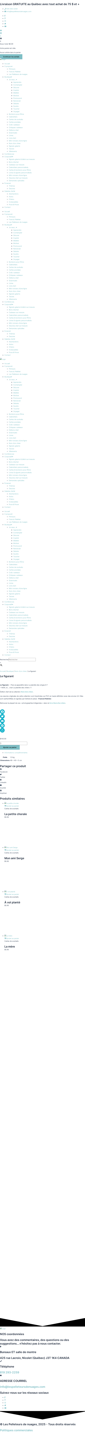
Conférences (9, 154)
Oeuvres (12, 189)
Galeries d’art (9, 191)
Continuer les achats (11, 57)
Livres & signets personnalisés (20, 173)
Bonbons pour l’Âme (16, 114)
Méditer (16, 93)
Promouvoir (17, 98)
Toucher (16, 109)
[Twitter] (2, 716)
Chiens (11, 199)
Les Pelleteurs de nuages (18, 74)
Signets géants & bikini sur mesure (22, 159)
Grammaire (13, 133)
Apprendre (17, 82)
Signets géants (14, 146)
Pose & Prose (14, 205)
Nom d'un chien (21, 671)
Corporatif (8, 157)
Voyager (16, 112)
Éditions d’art (14, 130)
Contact (7, 207)
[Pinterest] (2, 725)
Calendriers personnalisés (18, 167)
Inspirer (16, 90)
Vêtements (13, 151)
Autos (11, 197)
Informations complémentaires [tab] (15, 753)
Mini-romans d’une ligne (18, 141)
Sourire (15, 106)
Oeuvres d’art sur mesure (18, 178)
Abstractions (13, 194)
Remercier (17, 101)
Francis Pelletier (15, 72)
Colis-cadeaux (14, 125)
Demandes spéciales (16, 181)
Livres (11, 135)
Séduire (16, 104)
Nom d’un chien (15, 143)
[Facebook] (2, 711)
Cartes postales (15, 122)
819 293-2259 (9, 1372)
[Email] (2, 721)
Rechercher (4, 660)
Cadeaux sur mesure (16, 165)
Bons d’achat (14, 162)
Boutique (7, 77)
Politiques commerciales (16, 1430)
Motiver (16, 96)
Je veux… (12, 80)
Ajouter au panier (10, 747)
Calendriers (13, 117)
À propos (7, 66)
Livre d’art (12, 138)
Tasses (11, 149)
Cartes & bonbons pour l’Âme (20, 170)
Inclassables (13, 202)
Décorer (16, 88)
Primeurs (12, 69)
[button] (42, 770)
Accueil (7, 64)
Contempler (17, 85)
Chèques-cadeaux (16, 128)
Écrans (7, 183)
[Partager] (2, 730)
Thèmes (12, 186)
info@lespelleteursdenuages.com (22, 1386)
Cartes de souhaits (16, 119)
